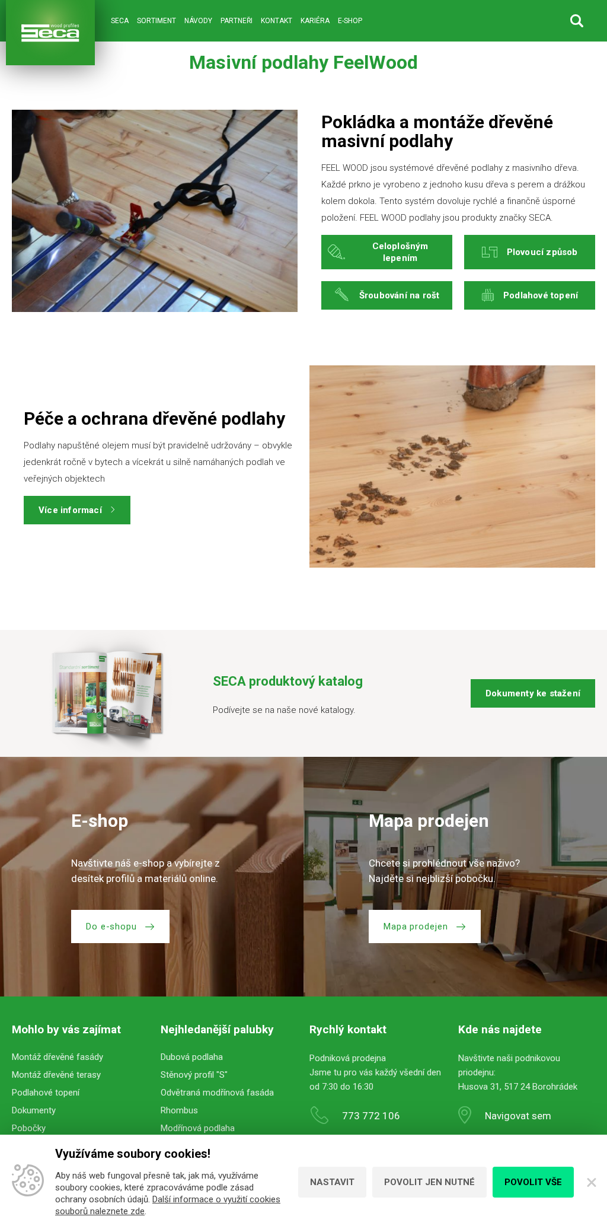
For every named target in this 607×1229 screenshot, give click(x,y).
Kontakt (276, 21)
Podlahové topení (540, 295)
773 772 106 (371, 1116)
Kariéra (315, 21)
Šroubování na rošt (399, 295)
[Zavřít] (590, 1182)
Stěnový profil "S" (194, 1074)
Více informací (70, 510)
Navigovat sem (518, 1116)
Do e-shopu (111, 926)
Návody (198, 21)
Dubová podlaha (192, 1057)
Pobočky (29, 1128)
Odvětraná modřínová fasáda (217, 1092)
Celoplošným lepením (400, 252)
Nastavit (332, 1182)
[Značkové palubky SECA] (50, 32)
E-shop (350, 21)
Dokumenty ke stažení (532, 693)
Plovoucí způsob (542, 252)
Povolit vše (533, 1182)
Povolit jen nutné (429, 1182)
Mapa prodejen (416, 926)
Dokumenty (34, 1110)
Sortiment (156, 21)
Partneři (237, 21)
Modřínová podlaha (198, 1128)
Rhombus (179, 1110)
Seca (120, 21)
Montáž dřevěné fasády (57, 1057)
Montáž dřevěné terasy (56, 1074)
